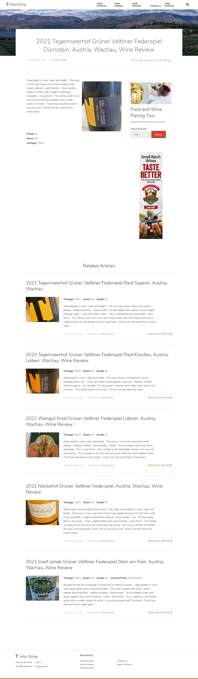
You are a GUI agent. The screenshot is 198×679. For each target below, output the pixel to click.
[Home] (7, 4)
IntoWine (17, 4)
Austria (148, 60)
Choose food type (139, 129)
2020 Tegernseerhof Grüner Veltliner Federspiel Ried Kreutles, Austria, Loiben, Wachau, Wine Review (97, 358)
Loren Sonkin (60, 60)
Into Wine (29, 656)
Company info (41, 666)
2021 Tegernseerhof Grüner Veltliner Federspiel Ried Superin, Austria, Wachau (97, 286)
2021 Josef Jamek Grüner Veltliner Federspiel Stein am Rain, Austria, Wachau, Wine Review (95, 565)
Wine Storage (169, 4)
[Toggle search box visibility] (187, 4)
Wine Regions (136, 4)
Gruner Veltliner (162, 60)
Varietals (155, 6)
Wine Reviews (101, 4)
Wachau (138, 60)
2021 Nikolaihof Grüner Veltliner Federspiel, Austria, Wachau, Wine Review (94, 489)
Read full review (159, 334)
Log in (38, 662)
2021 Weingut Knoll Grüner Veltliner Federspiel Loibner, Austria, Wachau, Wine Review (91, 421)
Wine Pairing (119, 4)
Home (21, 19)
